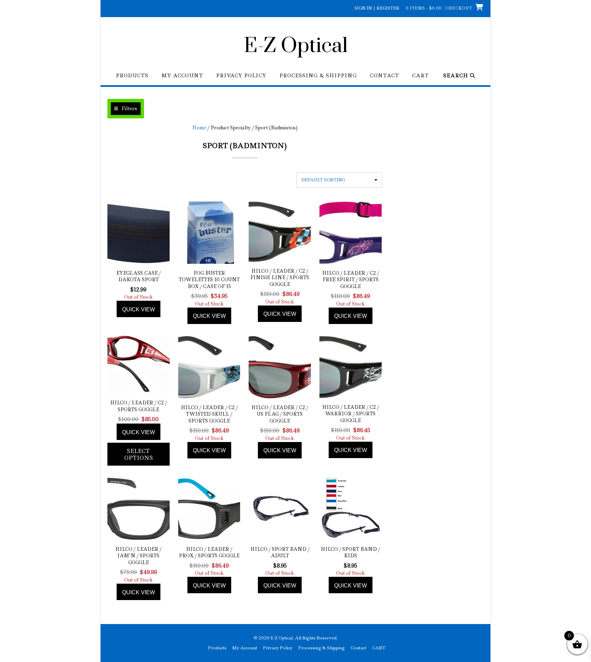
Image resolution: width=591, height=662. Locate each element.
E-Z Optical (295, 46)
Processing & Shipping (318, 76)
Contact (384, 76)
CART (420, 76)
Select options (138, 454)
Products (132, 76)
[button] (125, 108)
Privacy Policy (241, 76)
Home (199, 128)
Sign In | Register (376, 8)
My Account (182, 76)
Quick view (138, 309)
